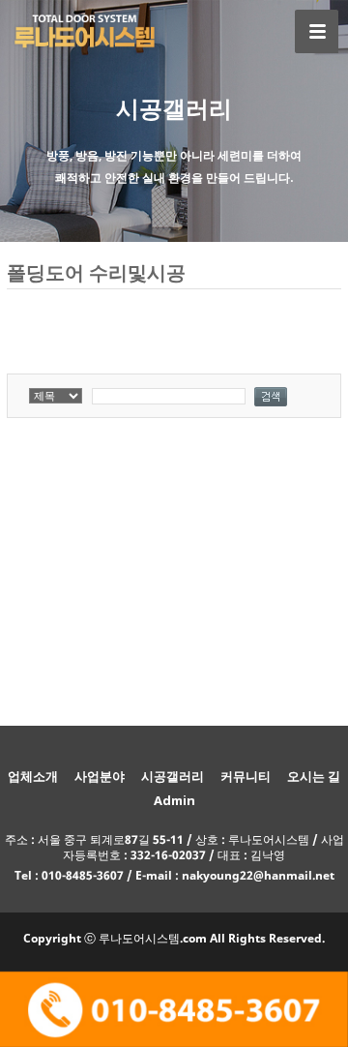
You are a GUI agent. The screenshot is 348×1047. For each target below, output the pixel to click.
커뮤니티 (245, 776)
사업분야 (99, 776)
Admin (174, 800)
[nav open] (316, 31)
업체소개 (33, 776)
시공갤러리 (172, 776)
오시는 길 (313, 776)
